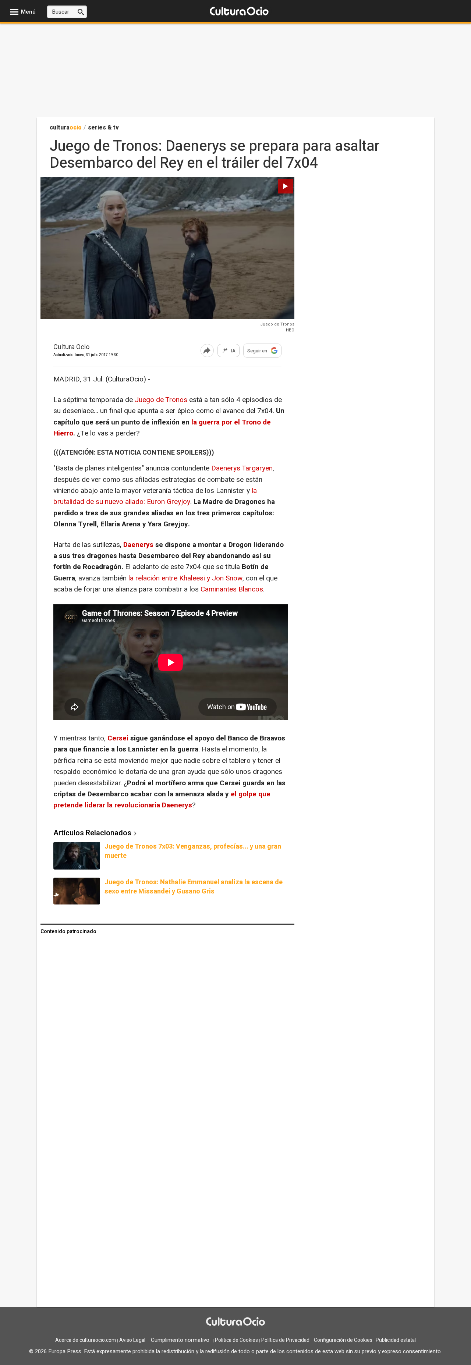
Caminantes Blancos (232, 589)
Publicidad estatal (396, 1340)
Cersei (118, 738)
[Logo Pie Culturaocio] (235, 1322)
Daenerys (139, 545)
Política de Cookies (236, 1340)
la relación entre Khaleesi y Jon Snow (185, 578)
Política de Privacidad (285, 1340)
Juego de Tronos (161, 400)
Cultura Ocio (71, 347)
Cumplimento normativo (180, 1340)
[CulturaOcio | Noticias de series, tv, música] (239, 11)
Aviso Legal (132, 1340)
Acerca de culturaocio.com (85, 1340)
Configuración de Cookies (343, 1340)
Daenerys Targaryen (241, 468)
